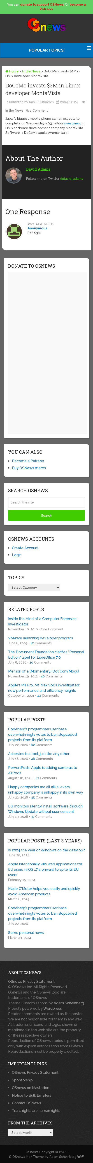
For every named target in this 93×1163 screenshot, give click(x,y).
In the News (31, 71)
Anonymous (37, 228)
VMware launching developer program (40, 638)
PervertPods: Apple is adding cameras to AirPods (42, 770)
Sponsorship (22, 1080)
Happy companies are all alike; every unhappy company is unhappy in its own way (45, 789)
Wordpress (52, 1008)
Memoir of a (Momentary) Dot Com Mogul (43, 671)
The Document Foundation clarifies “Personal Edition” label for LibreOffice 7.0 (46, 655)
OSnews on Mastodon (30, 1088)
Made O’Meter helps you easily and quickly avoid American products (44, 891)
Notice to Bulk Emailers (31, 1095)
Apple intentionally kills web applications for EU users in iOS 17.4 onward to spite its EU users (45, 869)
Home (13, 71)
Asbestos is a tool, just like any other (38, 754)
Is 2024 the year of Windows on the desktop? (46, 850)
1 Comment (39, 110)
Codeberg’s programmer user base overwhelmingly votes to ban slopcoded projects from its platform (42, 734)
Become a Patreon (28, 461)
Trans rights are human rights (36, 1111)
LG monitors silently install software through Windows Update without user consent (45, 809)
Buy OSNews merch (29, 468)
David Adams (38, 169)
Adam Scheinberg (69, 1003)
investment (72, 123)
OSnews (32, 1152)
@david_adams (71, 178)
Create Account (25, 548)
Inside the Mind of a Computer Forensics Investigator (42, 621)
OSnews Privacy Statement (31, 981)
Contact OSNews (26, 1103)
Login (16, 555)
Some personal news (26, 933)
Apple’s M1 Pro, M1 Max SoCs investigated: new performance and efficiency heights (44, 688)
